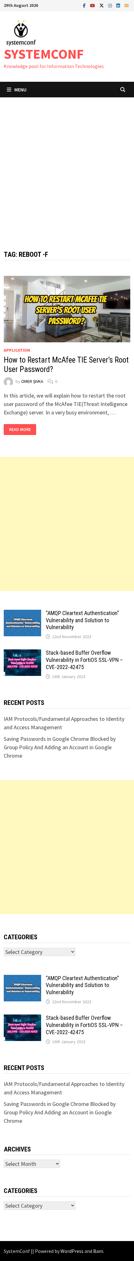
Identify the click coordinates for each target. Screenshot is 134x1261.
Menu (20, 89)
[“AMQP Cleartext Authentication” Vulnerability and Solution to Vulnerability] (22, 614)
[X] (102, 5)
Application (17, 350)
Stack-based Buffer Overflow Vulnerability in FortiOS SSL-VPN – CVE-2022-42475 (84, 659)
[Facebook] (85, 5)
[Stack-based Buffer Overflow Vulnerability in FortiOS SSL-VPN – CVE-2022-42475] (22, 653)
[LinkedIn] (119, 5)
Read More (20, 429)
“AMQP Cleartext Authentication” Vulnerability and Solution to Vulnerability (82, 620)
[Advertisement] (67, 167)
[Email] (126, 5)
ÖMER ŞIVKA (32, 381)
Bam (98, 1251)
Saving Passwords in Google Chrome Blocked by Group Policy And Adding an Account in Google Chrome (60, 747)
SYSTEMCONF (44, 53)
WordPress (72, 1251)
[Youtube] (93, 5)
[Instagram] (111, 5)
